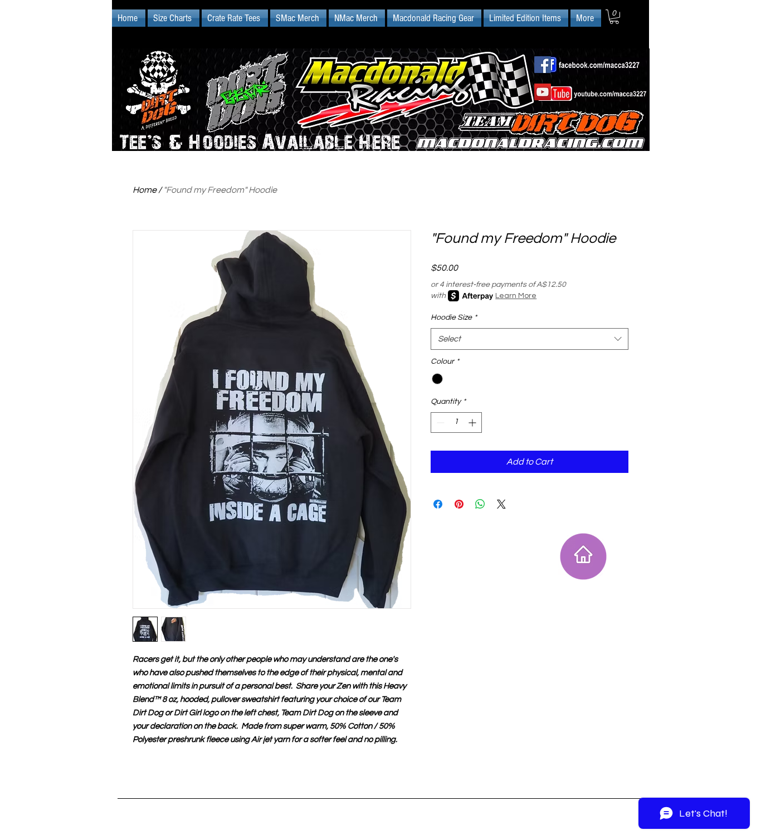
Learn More (515, 296)
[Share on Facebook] (438, 504)
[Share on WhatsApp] (480, 504)
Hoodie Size (454, 317)
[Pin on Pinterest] (459, 504)
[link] (614, 16)
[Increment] (473, 422)
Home (145, 189)
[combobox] (529, 339)
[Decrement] (439, 422)
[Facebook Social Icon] (542, 64)
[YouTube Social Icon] (542, 92)
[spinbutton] (456, 422)
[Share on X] (501, 504)
